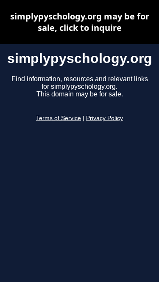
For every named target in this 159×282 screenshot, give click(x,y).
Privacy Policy (104, 118)
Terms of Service (58, 118)
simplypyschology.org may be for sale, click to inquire (79, 22)
